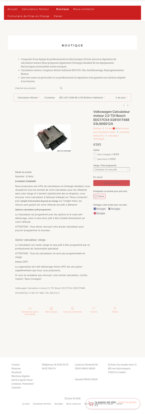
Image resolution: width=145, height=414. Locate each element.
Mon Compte (51, 312)
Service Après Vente (22, 380)
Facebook (16, 372)
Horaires (16, 368)
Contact (15, 364)
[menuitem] (124, 105)
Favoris (93, 312)
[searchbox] (38, 88)
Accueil (13, 9)
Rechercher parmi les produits (30, 313)
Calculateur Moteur (35, 9)
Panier (58, 16)
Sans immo (106, 159)
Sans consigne (108, 154)
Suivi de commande (72, 312)
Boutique (62, 9)
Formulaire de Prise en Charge (29, 16)
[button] (121, 97)
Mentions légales (20, 376)
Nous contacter (84, 9)
